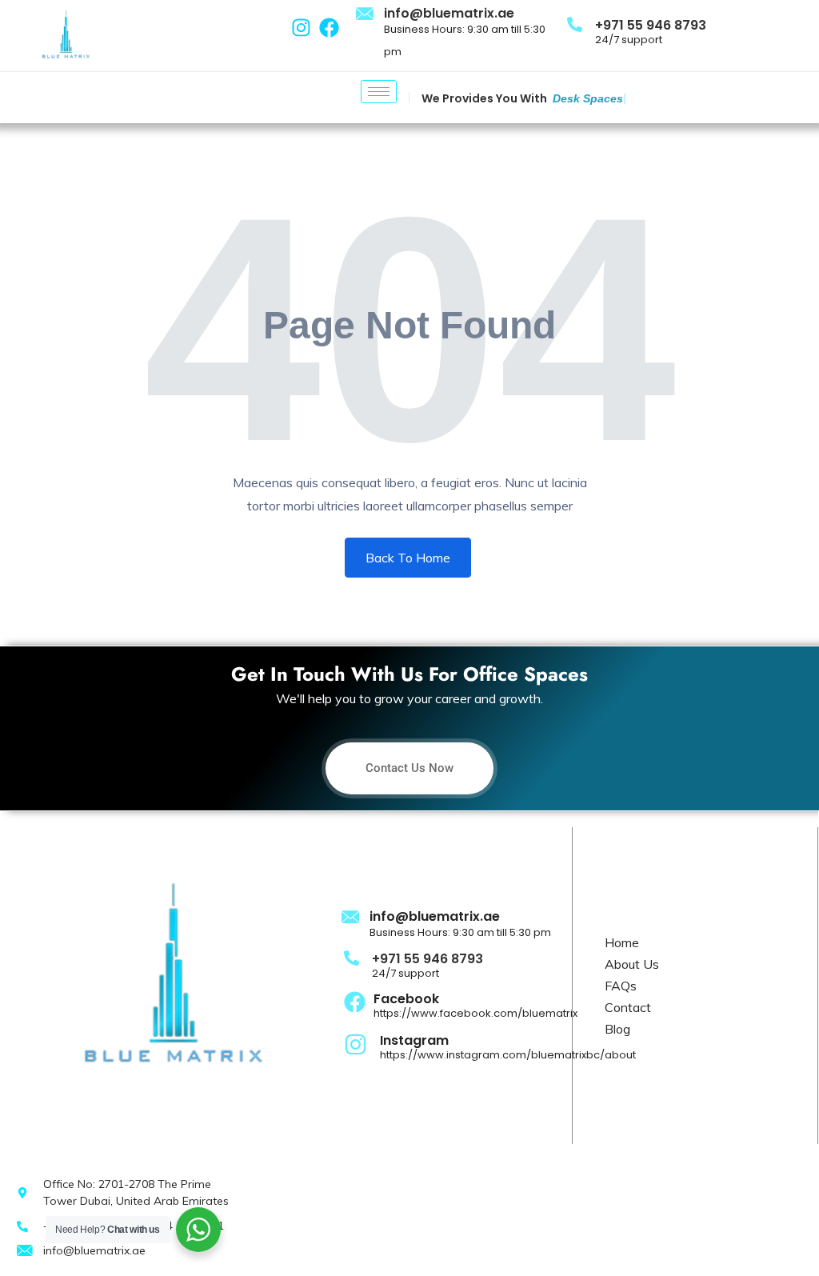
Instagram (414, 1040)
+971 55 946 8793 (650, 25)
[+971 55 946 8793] (574, 23)
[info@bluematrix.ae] (365, 14)
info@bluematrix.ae (449, 13)
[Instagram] (301, 28)
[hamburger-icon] (379, 91)
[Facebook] (329, 28)
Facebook (406, 999)
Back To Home (408, 558)
